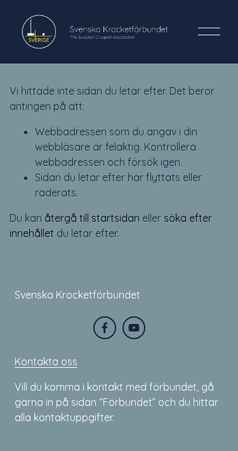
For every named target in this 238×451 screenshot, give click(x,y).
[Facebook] (104, 327)
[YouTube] (133, 327)
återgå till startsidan (92, 218)
